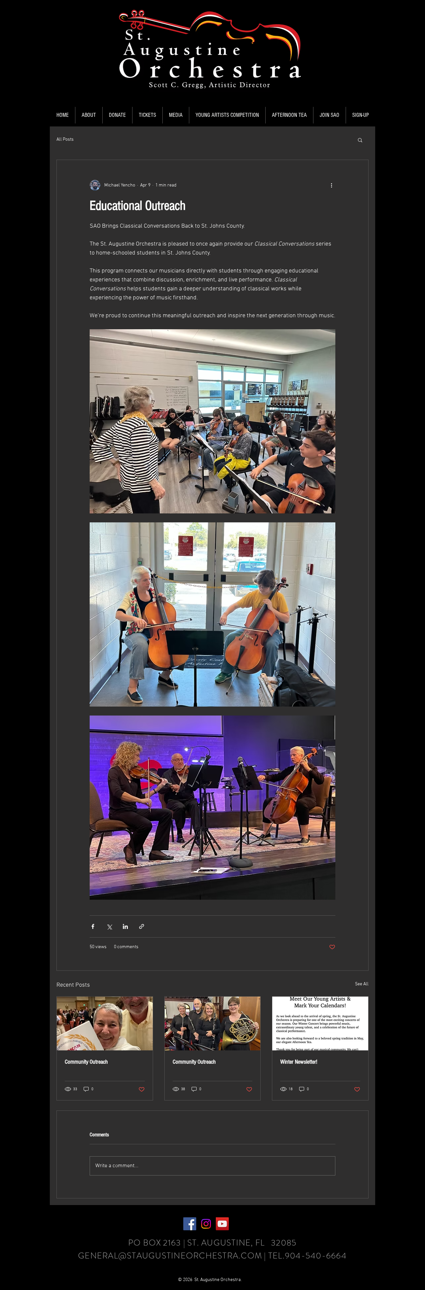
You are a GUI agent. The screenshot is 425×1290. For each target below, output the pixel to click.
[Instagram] (206, 1223)
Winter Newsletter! (298, 1061)
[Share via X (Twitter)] (109, 926)
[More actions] (331, 185)
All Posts (65, 139)
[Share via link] (141, 926)
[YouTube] (222, 1223)
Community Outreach (86, 1061)
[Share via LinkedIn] (125, 926)
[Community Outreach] (105, 1023)
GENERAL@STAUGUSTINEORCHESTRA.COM (170, 1256)
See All (362, 984)
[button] (88, 115)
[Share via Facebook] (93, 926)
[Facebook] (189, 1223)
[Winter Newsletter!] (320, 1023)
